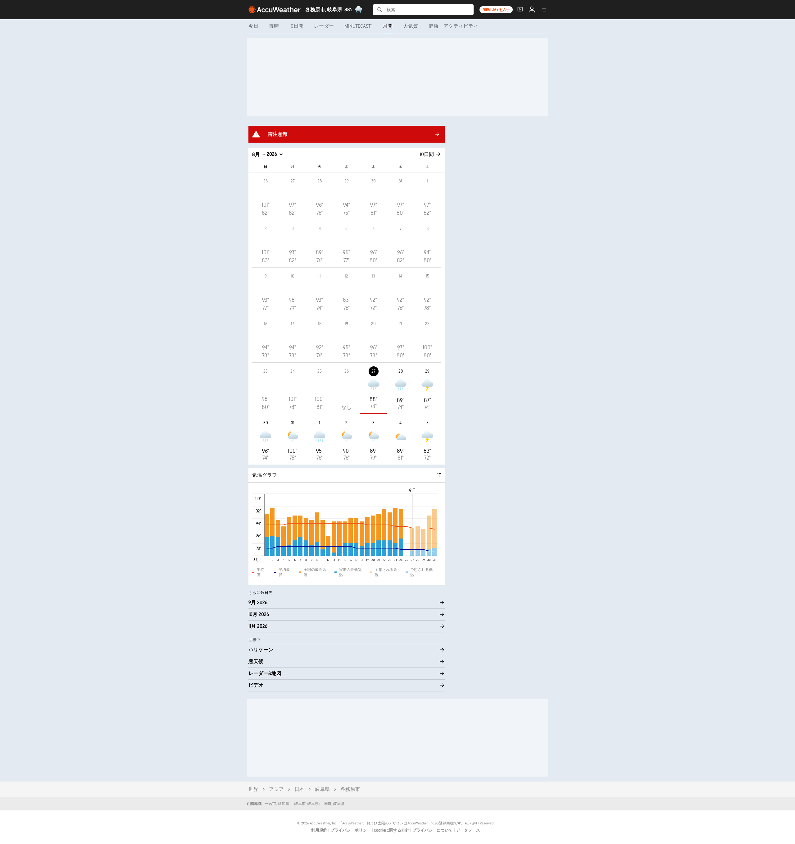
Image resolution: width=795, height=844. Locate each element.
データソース (468, 830)
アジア (276, 789)
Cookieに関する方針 (392, 830)
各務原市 (350, 789)
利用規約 (319, 830)
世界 (253, 789)
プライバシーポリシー (351, 830)
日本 (299, 789)
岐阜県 (322, 789)
